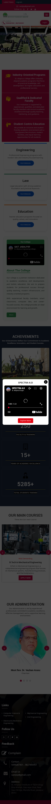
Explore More (25, 420)
